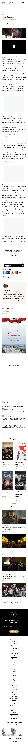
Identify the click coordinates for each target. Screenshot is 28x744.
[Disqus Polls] (14, 384)
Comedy (14, 658)
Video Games (14, 696)
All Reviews (14, 643)
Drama (14, 662)
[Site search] (23, 2)
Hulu (14, 666)
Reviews (3, 14)
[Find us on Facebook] (11, 718)
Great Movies (14, 685)
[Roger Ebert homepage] (8, 3)
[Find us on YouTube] (14, 718)
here (4, 301)
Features (14, 700)
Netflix (14, 669)
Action (14, 655)
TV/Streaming (14, 701)
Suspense (14, 675)
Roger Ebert (14, 703)
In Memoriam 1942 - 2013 (14, 724)
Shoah (3, 57)
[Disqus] (14, 417)
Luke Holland (14, 61)
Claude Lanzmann (12, 56)
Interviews (14, 691)
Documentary (12, 19)
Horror (14, 664)
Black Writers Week (14, 698)
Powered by (5, 277)
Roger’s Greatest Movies (14, 641)
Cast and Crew (14, 645)
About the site (14, 710)
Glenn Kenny (5, 23)
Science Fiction (14, 673)
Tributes (14, 692)
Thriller (14, 677)
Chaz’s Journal (14, 683)
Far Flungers (14, 689)
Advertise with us (14, 714)
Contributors (14, 715)
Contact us (14, 712)
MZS (14, 687)
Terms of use (14, 740)
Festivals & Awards (14, 705)
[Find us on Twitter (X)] (16, 718)
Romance (14, 671)
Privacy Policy (14, 741)
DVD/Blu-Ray (14, 694)
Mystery (14, 668)
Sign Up (14, 650)
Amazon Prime (14, 657)
